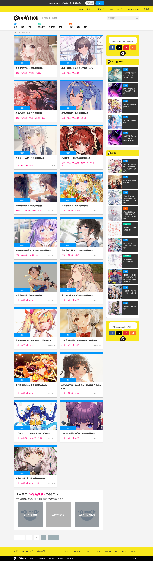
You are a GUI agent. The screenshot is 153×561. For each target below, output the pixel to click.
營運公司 (33, 559)
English (80, 9)
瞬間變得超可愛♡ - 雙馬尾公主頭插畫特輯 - (34, 250)
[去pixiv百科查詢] (86, 526)
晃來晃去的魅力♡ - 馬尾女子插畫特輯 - (78, 250)
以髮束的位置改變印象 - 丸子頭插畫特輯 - (79, 433)
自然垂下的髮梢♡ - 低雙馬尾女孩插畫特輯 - (79, 340)
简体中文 (90, 9)
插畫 (15, 27)
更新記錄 (90, 3)
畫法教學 (41, 27)
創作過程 (52, 27)
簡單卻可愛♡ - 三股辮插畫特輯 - (75, 206)
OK (100, 3)
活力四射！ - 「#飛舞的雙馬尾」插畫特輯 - (34, 433)
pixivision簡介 (27, 551)
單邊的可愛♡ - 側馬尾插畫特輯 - (75, 113)
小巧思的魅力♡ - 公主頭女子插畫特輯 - (78, 295)
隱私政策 (70, 559)
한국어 (111, 9)
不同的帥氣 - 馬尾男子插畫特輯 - (29, 113)
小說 (30, 27)
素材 (61, 27)
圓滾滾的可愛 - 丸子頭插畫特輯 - (29, 295)
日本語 (146, 9)
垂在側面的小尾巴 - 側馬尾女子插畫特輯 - (33, 340)
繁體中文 (101, 9)
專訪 (71, 27)
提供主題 (41, 551)
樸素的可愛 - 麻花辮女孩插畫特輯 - (30, 478)
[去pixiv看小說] (58, 526)
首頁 (15, 33)
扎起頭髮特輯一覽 (25, 33)
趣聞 (85, 27)
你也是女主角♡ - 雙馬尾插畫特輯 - (30, 158)
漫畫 (22, 27)
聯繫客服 (52, 559)
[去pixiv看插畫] (30, 526)
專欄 (78, 27)
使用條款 (42, 559)
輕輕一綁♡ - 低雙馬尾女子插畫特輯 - (77, 68)
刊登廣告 (61, 559)
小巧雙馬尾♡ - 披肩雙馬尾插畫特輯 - (31, 385)
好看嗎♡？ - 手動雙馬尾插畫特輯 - (76, 158)
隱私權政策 (76, 3)
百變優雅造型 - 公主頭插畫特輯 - (29, 68)
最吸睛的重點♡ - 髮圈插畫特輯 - (29, 206)
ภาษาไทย (120, 9)
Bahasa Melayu (134, 9)
